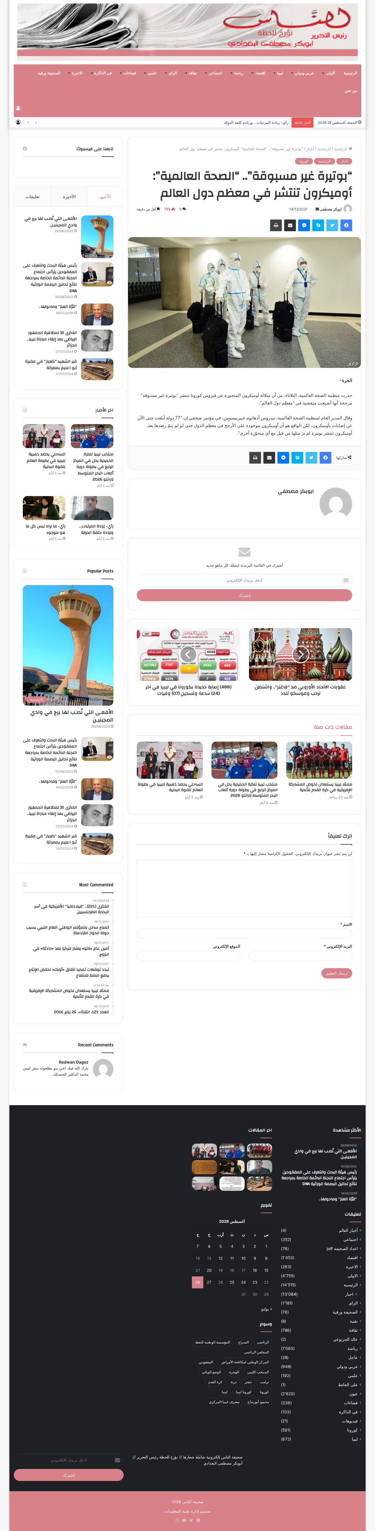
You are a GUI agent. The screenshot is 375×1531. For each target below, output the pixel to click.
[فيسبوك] (346, 225)
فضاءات (129, 73)
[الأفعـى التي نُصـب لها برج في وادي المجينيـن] (97, 236)
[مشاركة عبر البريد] (290, 225)
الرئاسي (263, 1342)
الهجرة (234, 1372)
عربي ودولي (304, 73)
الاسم (346, 924)
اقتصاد (260, 73)
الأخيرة (69, 196)
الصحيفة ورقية (49, 73)
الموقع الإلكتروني (226, 946)
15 (266, 1270)
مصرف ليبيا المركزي (224, 1402)
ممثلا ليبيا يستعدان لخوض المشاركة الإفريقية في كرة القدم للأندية (320, 787)
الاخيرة (77, 73)
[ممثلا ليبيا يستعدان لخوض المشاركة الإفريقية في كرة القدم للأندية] (319, 760)
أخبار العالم (348, 1230)
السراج (243, 1342)
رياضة (238, 73)
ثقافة (193, 73)
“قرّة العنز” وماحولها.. (58, 307)
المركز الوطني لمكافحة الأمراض (245, 1362)
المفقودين (206, 1362)
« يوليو (266, 1309)
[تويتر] (332, 225)
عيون (353, 1393)
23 (255, 1282)
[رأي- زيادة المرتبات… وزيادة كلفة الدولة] (92, 508)
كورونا (303, 161)
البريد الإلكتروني (338, 946)
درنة (233, 1382)
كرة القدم (215, 1382)
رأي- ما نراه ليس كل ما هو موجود (45, 529)
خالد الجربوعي (345, 1339)
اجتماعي (215, 73)
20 (209, 1270)
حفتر (248, 1382)
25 (232, 1282)
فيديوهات (350, 1421)
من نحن (351, 91)
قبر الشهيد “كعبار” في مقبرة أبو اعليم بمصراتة (51, 365)
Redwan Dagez (73, 1061)
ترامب (264, 1382)
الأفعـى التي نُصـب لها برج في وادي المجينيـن (51, 222)
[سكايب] (318, 225)
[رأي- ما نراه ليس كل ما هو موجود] (44, 508)
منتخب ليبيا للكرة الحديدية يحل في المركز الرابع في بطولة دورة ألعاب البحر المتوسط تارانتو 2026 (247, 790)
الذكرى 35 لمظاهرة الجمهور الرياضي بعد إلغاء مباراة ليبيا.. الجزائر (52, 339)
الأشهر (105, 196)
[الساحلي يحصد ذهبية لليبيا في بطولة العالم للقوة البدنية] (170, 760)
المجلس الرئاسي (256, 1352)
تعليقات (32, 196)
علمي (152, 73)
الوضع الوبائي (211, 1372)
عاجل (353, 1357)
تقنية (354, 1321)
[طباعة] (276, 225)
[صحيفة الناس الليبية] (187, 32)
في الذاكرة (103, 73)
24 (243, 1282)
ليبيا (280, 73)
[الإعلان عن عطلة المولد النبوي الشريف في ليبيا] (232, 1184)
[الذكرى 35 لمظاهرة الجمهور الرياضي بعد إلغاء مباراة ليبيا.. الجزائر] (97, 341)
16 (255, 1270)
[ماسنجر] (304, 225)
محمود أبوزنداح (258, 1402)
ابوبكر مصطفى (331, 209)
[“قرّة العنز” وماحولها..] (97, 314)
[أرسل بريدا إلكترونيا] (317, 209)
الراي (172, 73)
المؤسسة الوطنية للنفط (212, 1342)
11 (232, 1258)
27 (209, 1282)
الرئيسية (350, 73)
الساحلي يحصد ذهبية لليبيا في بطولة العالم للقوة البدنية (170, 787)
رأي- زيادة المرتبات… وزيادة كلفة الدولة (256, 122)
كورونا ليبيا (244, 1392)
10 (243, 1258)
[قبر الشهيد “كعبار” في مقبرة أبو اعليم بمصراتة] (97, 369)
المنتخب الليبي (258, 1372)
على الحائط (348, 1384)
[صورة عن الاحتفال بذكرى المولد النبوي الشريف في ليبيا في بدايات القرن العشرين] (204, 1167)
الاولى (330, 73)
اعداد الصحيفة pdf (342, 1248)
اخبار (310, 148)
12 (221, 1258)
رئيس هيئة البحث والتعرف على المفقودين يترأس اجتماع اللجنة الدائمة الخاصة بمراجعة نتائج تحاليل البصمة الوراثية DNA (50, 278)
